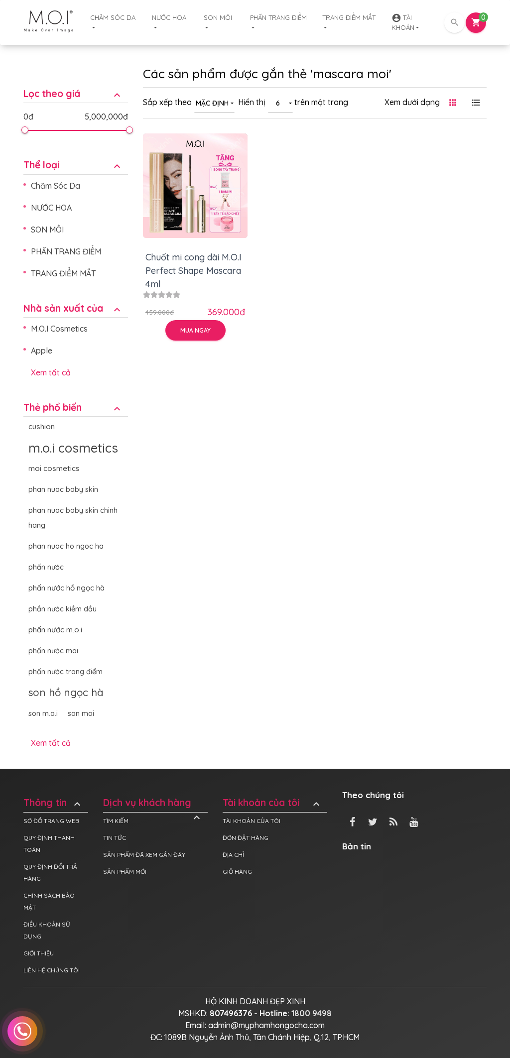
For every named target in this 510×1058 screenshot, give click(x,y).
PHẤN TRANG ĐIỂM (278, 17)
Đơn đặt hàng (245, 837)
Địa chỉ (233, 854)
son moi (81, 713)
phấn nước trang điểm (65, 671)
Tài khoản (402, 22)
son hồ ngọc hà (66, 692)
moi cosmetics (54, 468)
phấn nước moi (53, 650)
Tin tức (114, 837)
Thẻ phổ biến (73, 407)
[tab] (75, 86)
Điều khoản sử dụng (46, 930)
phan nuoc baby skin (63, 489)
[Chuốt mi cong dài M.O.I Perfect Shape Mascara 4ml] (195, 185)
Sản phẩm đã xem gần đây (144, 854)
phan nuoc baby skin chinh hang (73, 518)
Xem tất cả (51, 372)
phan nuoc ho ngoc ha (66, 546)
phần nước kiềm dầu (62, 608)
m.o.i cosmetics (73, 447)
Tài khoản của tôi (272, 803)
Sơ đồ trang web (51, 820)
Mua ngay (195, 330)
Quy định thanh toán (49, 843)
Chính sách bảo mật (49, 901)
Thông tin (53, 803)
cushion (41, 426)
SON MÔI (218, 17)
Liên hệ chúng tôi (51, 970)
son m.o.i (43, 713)
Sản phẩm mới (124, 871)
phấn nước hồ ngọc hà (66, 587)
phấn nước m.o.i (55, 629)
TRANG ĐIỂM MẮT (349, 17)
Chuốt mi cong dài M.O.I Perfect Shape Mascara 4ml (193, 270)
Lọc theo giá (73, 94)
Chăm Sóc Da (112, 17)
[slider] (24, 129)
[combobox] (214, 103)
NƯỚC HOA (169, 17)
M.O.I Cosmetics (59, 329)
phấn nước (46, 567)
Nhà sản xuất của (73, 308)
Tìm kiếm (115, 820)
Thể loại (73, 165)
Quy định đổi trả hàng (50, 872)
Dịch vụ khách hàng (153, 803)
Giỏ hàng (237, 871)
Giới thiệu (38, 953)
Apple (41, 350)
